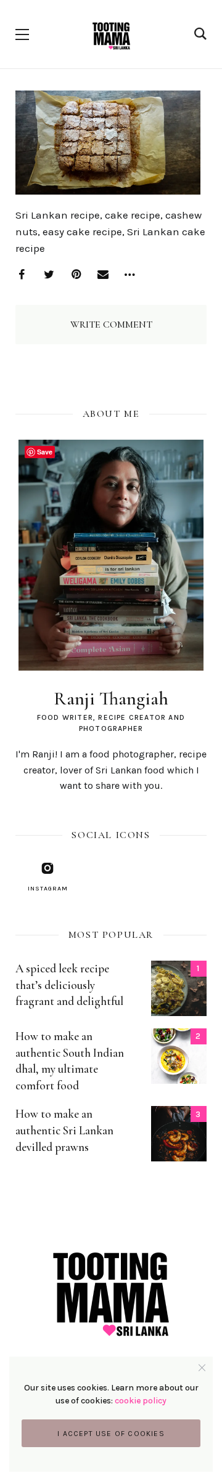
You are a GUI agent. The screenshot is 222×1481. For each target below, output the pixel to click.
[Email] (103, 274)
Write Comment (111, 324)
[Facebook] (21, 274)
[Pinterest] (75, 274)
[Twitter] (48, 274)
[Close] (202, 1367)
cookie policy (140, 1400)
